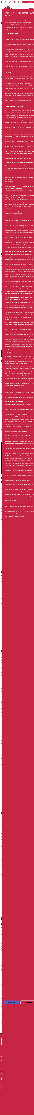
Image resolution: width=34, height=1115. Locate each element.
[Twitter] (10, 2)
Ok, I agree (11, 1002)
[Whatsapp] (19, 2)
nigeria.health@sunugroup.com (26, 68)
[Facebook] (1, 2)
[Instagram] (6, 2)
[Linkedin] (14, 2)
